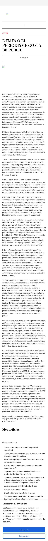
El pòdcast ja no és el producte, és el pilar (19, 493)
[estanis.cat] (24, 14)
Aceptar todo (24, 530)
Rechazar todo (24, 536)
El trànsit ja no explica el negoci (15, 489)
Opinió (5, 33)
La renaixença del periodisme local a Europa (20, 486)
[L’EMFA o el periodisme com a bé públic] (24, 78)
